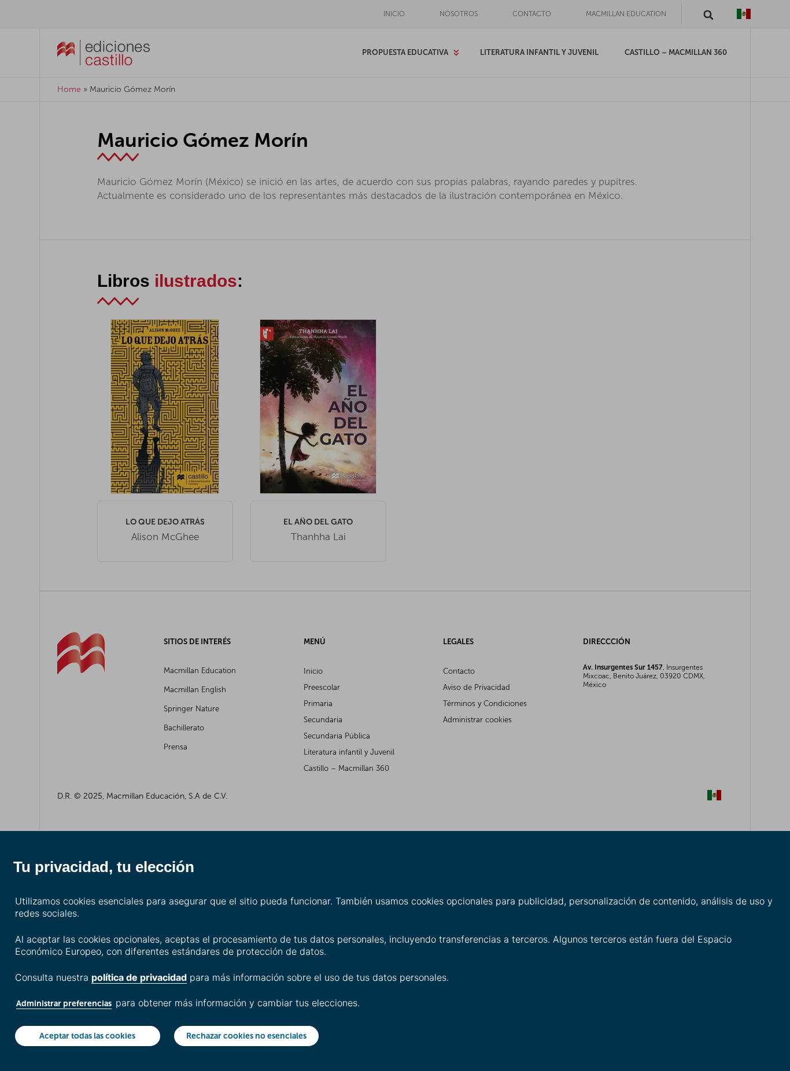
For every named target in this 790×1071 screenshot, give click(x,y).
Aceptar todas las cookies (87, 1035)
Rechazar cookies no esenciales (246, 1035)
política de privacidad (139, 977)
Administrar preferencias (64, 1003)
